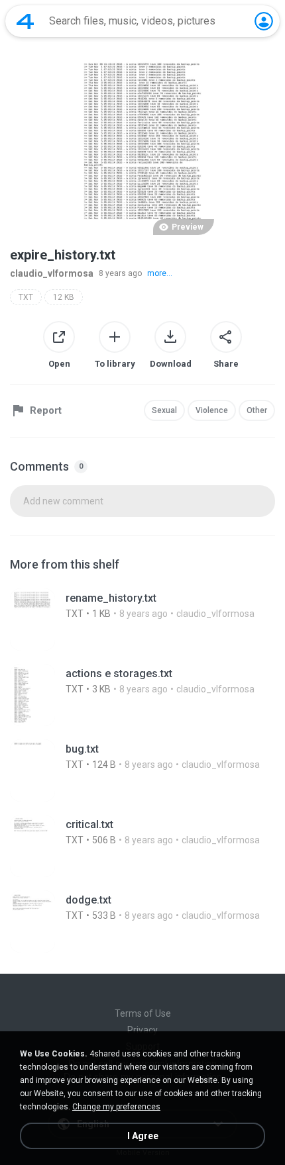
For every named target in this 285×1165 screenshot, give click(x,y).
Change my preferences (116, 1106)
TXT (26, 297)
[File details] (142, 619)
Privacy (142, 1030)
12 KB (63, 297)
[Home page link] (25, 21)
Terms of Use (143, 1013)
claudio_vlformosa (51, 273)
